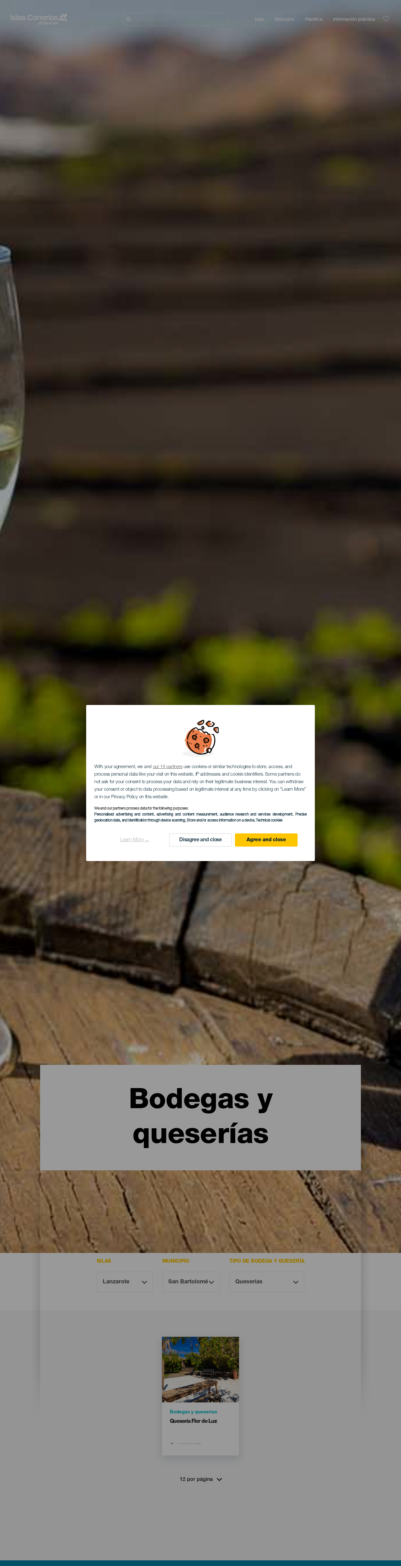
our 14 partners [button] (168, 767)
